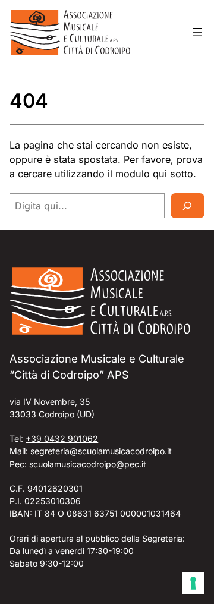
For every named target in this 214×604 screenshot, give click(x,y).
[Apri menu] (197, 32)
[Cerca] (187, 205)
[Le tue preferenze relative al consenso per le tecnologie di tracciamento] (193, 583)
